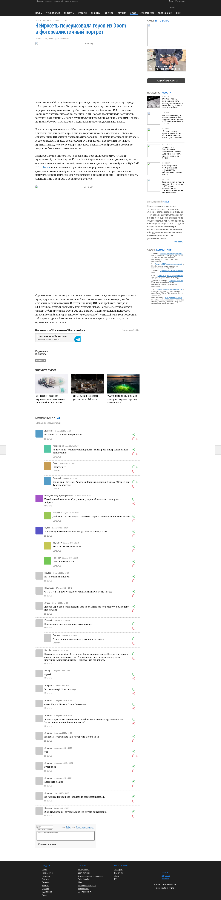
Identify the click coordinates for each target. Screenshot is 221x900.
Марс (80, 882)
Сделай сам (47, 892)
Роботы (82, 13)
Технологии (53, 13)
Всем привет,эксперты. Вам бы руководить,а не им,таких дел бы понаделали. (164, 284)
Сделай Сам (147, 13)
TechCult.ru (171, 884)
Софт (133, 13)
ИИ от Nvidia (43, 167)
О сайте (165, 872)
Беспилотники (84, 873)
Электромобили (85, 892)
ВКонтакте (118, 873)
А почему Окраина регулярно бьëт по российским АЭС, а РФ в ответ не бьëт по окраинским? (167, 293)
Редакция (166, 875)
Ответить (48, 438)
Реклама (165, 878)
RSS (115, 879)
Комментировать (47, 844)
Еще (178, 13)
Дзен (116, 876)
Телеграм (118, 869)
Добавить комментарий (48, 423)
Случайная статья (167, 80)
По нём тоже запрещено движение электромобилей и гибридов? (164, 267)
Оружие (122, 13)
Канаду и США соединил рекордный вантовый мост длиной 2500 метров (182, 264)
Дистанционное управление (90, 876)
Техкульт (49, 7)
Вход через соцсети (85, 827)
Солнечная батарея (87, 885)
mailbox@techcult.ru (165, 888)
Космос (109, 13)
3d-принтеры (83, 869)
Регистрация (180, 1)
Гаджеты (69, 13)
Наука (38, 13)
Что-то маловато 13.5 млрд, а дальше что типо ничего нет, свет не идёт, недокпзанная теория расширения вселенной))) (167, 258)
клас (153, 273)
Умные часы (83, 888)
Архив (45, 895)
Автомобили (165, 13)
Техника (96, 13)
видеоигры (40, 360)
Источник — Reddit (130, 330)
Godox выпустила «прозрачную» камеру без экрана (177, 276)
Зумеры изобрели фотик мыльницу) (165, 278)
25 (73, 38)
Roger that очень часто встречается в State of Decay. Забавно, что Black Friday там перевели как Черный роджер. (167, 301)
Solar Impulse (84, 879)
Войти (68, 827)
